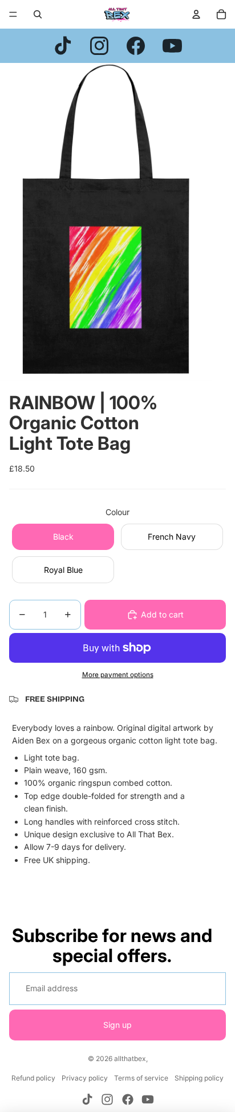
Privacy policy (85, 1078)
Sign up (117, 1025)
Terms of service (141, 1078)
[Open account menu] (196, 14)
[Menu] (13, 14)
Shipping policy (199, 1078)
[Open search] (37, 14)
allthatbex (130, 1058)
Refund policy (33, 1078)
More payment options (117, 675)
